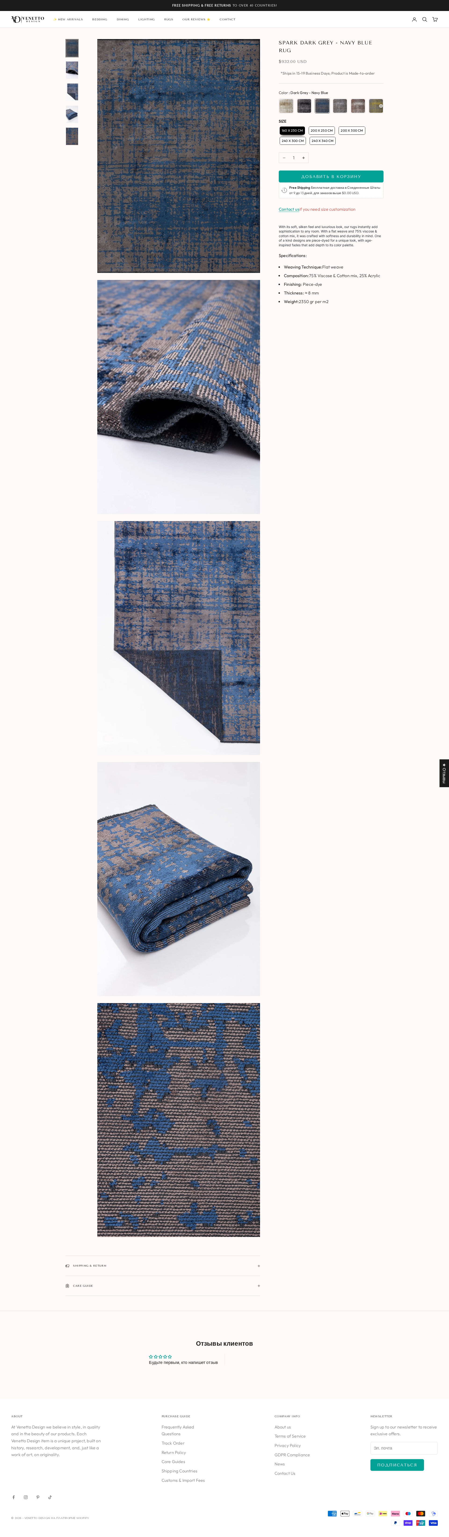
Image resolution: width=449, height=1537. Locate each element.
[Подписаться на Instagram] (25, 1497)
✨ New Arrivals (68, 19)
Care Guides (173, 1461)
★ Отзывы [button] (444, 773)
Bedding (99, 19)
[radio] (286, 105)
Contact (227, 19)
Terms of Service (290, 1436)
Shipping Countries (179, 1471)
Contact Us (285, 1473)
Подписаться (397, 1465)
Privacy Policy (288, 1445)
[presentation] (381, 106)
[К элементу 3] (72, 92)
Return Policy (174, 1452)
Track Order (173, 1443)
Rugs (168, 19)
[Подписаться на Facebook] (13, 1497)
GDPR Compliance (292, 1454)
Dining (123, 19)
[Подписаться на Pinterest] (38, 1497)
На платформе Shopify (70, 1518)
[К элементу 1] (72, 48)
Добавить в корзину (331, 176)
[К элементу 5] (72, 136)
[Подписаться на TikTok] (50, 1497)
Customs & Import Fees (183, 1480)
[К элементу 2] (72, 70)
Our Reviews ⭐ (196, 19)
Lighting (146, 19)
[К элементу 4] (72, 114)
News (280, 1464)
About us (283, 1427)
